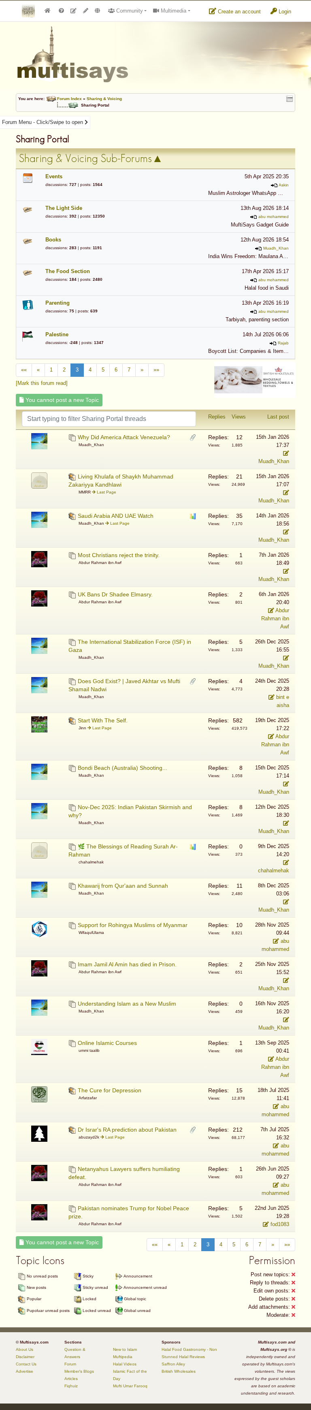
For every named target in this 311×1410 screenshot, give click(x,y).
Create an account (238, 12)
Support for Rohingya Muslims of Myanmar (132, 925)
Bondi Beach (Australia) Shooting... (122, 768)
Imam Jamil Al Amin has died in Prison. (127, 964)
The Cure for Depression (109, 1090)
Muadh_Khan (276, 248)
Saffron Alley (173, 1364)
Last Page (106, 492)
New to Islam (125, 1349)
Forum (70, 1364)
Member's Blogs (79, 1371)
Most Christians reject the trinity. (119, 555)
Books (53, 240)
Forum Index (69, 98)
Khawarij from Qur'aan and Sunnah (123, 885)
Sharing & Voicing (104, 98)
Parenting (57, 303)
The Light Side (63, 208)
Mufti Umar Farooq (130, 1386)
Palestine (56, 334)
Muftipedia (122, 1356)
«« (24, 370)
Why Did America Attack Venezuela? (124, 437)
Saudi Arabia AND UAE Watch (115, 516)
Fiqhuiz (71, 1386)
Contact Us (26, 1364)
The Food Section (67, 271)
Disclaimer (25, 1356)
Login (284, 12)
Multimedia (172, 11)
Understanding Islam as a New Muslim (127, 1003)
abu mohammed (273, 216)
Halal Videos (124, 1364)
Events (53, 176)
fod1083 (279, 1224)
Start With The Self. (103, 720)
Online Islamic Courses (107, 1043)
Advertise (24, 1371)
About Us (24, 1349)
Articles (71, 1378)
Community (129, 11)
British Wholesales (179, 1371)
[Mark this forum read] (42, 383)
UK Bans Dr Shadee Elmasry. (115, 594)
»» (156, 370)
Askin (284, 185)
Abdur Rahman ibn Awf (275, 618)
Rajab (283, 343)
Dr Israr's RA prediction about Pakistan (127, 1129)
